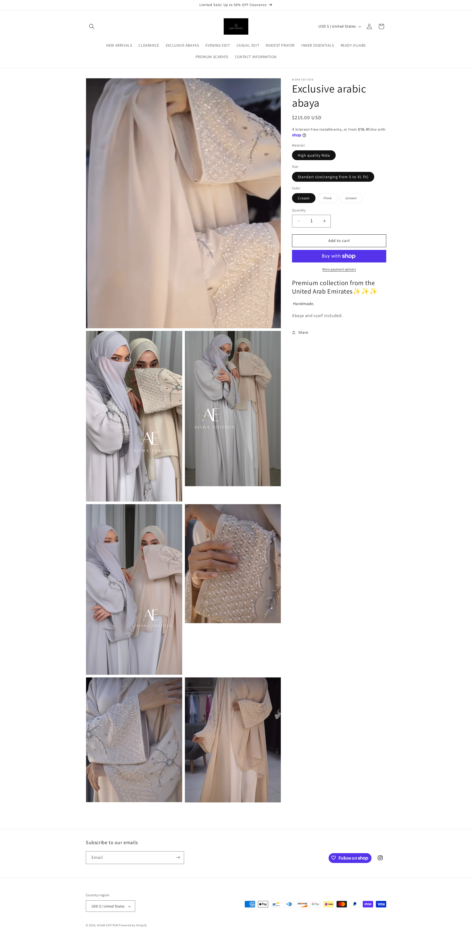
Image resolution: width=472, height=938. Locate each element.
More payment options (339, 269)
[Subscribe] (178, 857)
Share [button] (303, 332)
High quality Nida (314, 155)
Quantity (299, 210)
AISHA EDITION (107, 925)
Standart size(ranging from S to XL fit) (333, 176)
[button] (92, 26)
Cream (304, 198)
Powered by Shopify (133, 925)
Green (354, 199)
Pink (331, 199)
